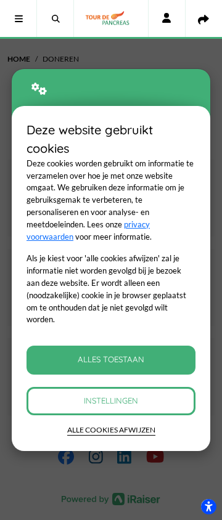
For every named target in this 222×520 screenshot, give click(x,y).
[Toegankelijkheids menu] (208, 506)
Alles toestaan (111, 359)
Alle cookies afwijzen (111, 430)
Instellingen (111, 400)
